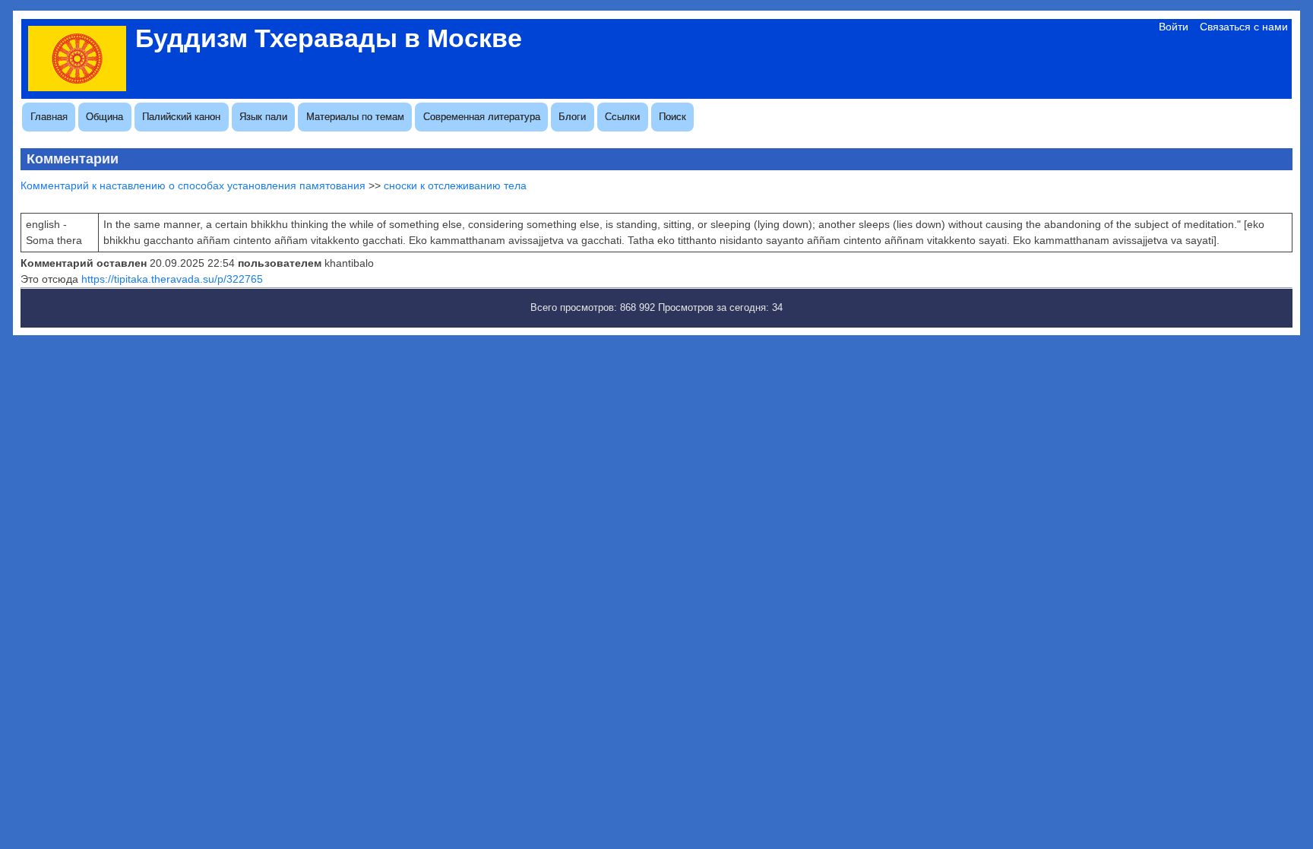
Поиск (672, 116)
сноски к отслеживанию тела (455, 185)
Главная (49, 116)
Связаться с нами (1244, 27)
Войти (1173, 27)
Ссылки (622, 116)
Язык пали (263, 116)
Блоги (572, 116)
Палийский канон (181, 116)
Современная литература (481, 116)
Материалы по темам (355, 116)
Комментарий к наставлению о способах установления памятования (193, 185)
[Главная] (77, 87)
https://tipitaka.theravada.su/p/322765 (172, 279)
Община (104, 116)
